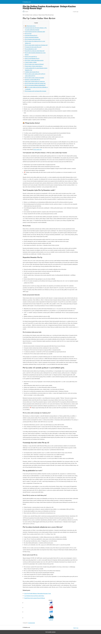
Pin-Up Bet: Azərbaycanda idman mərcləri (34, 60)
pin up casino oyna (37, 149)
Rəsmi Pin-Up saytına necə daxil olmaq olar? (35, 50)
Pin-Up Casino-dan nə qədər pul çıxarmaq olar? (35, 83)
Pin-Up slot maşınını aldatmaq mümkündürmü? (35, 85)
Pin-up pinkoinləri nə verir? (31, 49)
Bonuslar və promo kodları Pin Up (32, 79)
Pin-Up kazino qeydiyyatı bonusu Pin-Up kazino (35, 91)
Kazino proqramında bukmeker (32, 37)
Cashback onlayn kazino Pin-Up (32, 72)
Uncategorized (31, 622)
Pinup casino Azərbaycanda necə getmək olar (35, 81)
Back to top (76, 628)
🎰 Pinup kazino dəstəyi (30, 26)
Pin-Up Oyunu (28, 33)
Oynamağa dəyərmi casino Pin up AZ (33, 47)
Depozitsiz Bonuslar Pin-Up (31, 35)
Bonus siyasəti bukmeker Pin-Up (32, 58)
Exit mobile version (51, 632)
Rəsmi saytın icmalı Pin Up (31, 56)
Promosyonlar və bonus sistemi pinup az (33, 66)
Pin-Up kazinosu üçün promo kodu (32, 39)
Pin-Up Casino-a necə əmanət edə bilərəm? (34, 64)
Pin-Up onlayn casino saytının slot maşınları (34, 77)
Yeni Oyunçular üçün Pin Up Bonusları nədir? (35, 31)
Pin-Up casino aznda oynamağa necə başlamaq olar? (36, 45)
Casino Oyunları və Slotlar (31, 62)
